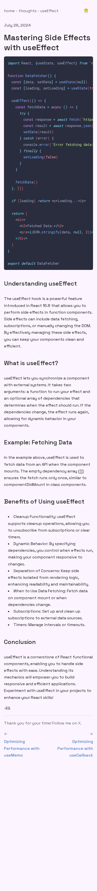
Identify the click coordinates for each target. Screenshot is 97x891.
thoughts (27, 10)
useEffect (49, 10)
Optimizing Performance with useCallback (75, 744)
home (9, 10)
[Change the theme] (86, 11)
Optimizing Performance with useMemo (22, 744)
